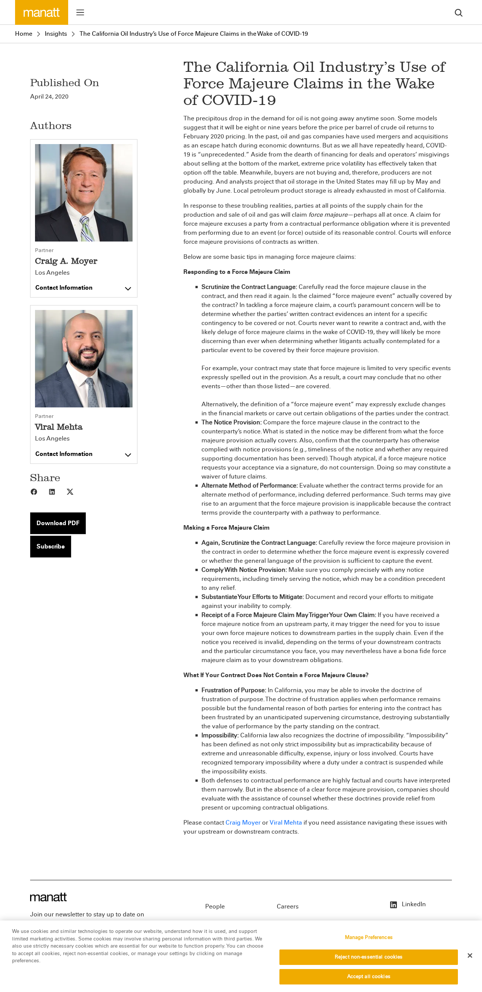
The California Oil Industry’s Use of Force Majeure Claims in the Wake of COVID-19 (193, 33)
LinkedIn (413, 904)
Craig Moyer (243, 822)
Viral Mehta (286, 822)
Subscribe (51, 546)
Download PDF (58, 523)
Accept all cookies (368, 976)
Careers (288, 906)
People (215, 906)
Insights (56, 33)
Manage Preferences (369, 937)
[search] (458, 12)
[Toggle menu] (80, 12)
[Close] (470, 955)
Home (23, 33)
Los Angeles (52, 273)
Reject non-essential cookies (369, 957)
